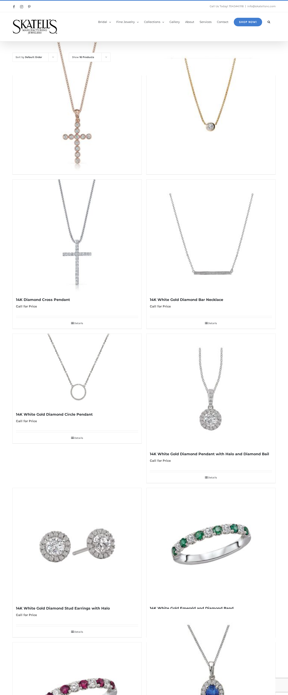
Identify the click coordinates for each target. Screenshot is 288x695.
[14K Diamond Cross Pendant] (77, 235)
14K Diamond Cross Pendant (43, 300)
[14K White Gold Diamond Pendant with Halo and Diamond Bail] (210, 390)
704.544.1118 (236, 6)
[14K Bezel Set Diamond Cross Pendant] (77, 107)
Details (78, 323)
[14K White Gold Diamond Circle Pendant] (77, 370)
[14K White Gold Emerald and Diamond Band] (210, 544)
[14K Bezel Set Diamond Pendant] (210, 107)
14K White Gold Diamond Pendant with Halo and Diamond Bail (209, 454)
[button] (269, 21)
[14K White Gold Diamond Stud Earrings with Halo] (77, 544)
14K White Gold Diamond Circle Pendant (54, 414)
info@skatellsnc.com (261, 6)
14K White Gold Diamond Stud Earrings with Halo (63, 608)
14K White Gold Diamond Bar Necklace (186, 300)
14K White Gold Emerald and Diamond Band (192, 608)
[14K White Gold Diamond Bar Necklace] (210, 235)
